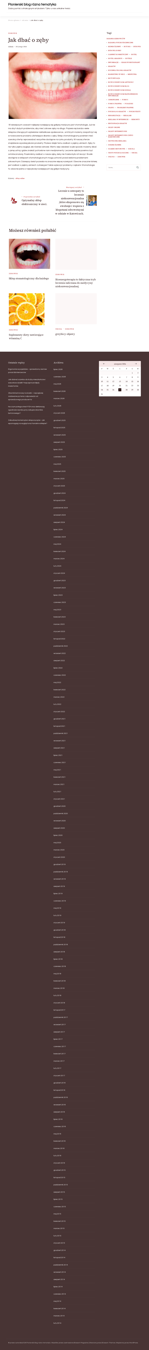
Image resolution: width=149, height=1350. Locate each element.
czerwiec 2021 (60, 762)
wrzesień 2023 (60, 588)
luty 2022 (57, 704)
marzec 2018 (59, 988)
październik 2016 (61, 1097)
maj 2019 (57, 908)
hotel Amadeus (115, 58)
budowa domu (114, 50)
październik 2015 (61, 1185)
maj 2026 (57, 384)
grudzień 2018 (60, 930)
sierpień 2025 (59, 442)
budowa (137, 46)
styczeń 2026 (59, 413)
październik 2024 (61, 508)
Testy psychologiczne (118, 153)
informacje (113, 62)
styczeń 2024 (59, 573)
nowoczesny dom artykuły (121, 82)
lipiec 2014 (58, 1287)
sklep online (20, 178)
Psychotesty (135, 111)
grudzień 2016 (60, 1083)
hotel (134, 54)
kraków (112, 66)
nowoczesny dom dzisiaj (119, 90)
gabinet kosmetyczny (118, 54)
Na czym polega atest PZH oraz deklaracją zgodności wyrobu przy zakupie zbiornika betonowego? (26, 410)
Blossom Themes (108, 1343)
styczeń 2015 (59, 1243)
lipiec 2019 (58, 893)
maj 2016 (57, 1134)
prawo (111, 107)
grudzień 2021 (60, 719)
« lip (104, 363)
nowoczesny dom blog (118, 86)
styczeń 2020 (59, 857)
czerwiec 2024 (60, 537)
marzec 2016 (59, 1148)
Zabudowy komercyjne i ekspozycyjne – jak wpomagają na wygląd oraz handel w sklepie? (27, 421)
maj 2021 (57, 770)
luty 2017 (57, 1068)
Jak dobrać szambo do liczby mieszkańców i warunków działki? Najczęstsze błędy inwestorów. (27, 383)
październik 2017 (61, 1017)
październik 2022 (61, 646)
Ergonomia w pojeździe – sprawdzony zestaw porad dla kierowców (27, 370)
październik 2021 (61, 733)
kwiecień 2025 (60, 471)
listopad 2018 (59, 937)
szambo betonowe (116, 149)
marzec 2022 (59, 697)
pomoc (125, 100)
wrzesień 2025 (60, 435)
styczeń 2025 (59, 486)
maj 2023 (57, 610)
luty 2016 (57, 1156)
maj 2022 (57, 682)
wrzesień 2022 (60, 653)
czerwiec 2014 (60, 1294)
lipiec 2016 (58, 1119)
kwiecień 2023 (60, 617)
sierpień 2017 (59, 1032)
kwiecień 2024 (60, 551)
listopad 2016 (59, 1090)
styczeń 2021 (59, 799)
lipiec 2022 (58, 668)
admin (10, 47)
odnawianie (113, 100)
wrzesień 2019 (60, 879)
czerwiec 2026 (60, 377)
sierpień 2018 (59, 952)
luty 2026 (57, 406)
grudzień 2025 (60, 420)
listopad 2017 (59, 1010)
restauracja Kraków (117, 123)
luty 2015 (57, 1236)
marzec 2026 (59, 398)
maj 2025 (57, 464)
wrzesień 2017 (60, 1024)
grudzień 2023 (60, 580)
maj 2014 (57, 1301)
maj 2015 (57, 1214)
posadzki (129, 103)
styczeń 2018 (59, 1003)
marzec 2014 (59, 1316)
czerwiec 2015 (60, 1207)
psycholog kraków (117, 111)
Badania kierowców (116, 38)
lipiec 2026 (58, 369)
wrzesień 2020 (60, 821)
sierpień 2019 (59, 886)
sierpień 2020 (59, 828)
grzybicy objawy (65, 334)
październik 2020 (61, 813)
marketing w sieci (116, 74)
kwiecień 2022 (60, 690)
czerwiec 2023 (60, 602)
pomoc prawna (115, 103)
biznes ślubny (114, 46)
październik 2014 (61, 1265)
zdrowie (12, 33)
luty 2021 (57, 792)
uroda (58, 329)
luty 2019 (57, 915)
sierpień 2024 (59, 522)
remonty (135, 119)
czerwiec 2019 (60, 901)
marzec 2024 (59, 559)
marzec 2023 (59, 624)
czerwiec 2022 (60, 675)
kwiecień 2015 (60, 1221)
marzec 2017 (59, 1061)
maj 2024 (57, 544)
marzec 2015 (59, 1228)
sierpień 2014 (59, 1279)
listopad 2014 (59, 1257)
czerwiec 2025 (60, 457)
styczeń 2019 (59, 923)
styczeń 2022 (59, 712)
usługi (111, 157)
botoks (127, 46)
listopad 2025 (59, 428)
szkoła (131, 149)
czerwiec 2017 (60, 1046)
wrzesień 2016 (60, 1105)
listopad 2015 (59, 1177)
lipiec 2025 (58, 449)
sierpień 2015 (59, 1192)
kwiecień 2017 (60, 1054)
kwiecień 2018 (60, 981)
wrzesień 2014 (60, 1272)
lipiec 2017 (58, 1039)
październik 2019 (61, 872)
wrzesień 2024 (60, 515)
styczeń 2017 (59, 1076)
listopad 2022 (59, 639)
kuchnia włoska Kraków (119, 70)
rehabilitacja (114, 115)
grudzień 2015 (60, 1170)
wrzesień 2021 (60, 741)
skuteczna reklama (117, 141)
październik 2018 (61, 944)
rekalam (127, 115)
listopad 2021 (59, 726)
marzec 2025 (59, 479)
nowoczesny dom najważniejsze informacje (123, 95)
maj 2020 (57, 843)
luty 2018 (57, 995)
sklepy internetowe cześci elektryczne (120, 136)
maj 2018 (57, 974)
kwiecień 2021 (60, 777)
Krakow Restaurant (130, 62)
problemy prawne (125, 107)
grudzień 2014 (60, 1250)
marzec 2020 (59, 850)
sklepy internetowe (117, 131)
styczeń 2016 (59, 1163)
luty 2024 (57, 566)
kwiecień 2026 (60, 391)
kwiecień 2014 (60, 1308)
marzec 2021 (59, 784)
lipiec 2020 (58, 835)
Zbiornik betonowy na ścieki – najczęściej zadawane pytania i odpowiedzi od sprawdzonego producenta (25, 396)
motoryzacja (114, 78)
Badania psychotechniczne (120, 42)
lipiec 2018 (58, 959)
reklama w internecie (118, 119)
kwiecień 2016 (60, 1141)
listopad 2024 (59, 500)
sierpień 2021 (59, 748)
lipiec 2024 (58, 529)
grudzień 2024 (60, 493)
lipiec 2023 (58, 595)
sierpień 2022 (59, 660)
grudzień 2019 (60, 864)
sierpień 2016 (59, 1112)
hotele (128, 58)
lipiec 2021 (58, 755)
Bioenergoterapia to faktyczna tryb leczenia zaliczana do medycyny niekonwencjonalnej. (75, 283)
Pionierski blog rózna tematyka (32, 4)
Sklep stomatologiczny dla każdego (29, 278)
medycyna (132, 74)
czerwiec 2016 (60, 1126)
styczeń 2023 (59, 631)
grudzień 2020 (60, 806)
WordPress (133, 1343)
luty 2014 (57, 1323)
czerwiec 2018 (60, 966)
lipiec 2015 (58, 1199)
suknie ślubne (114, 145)
